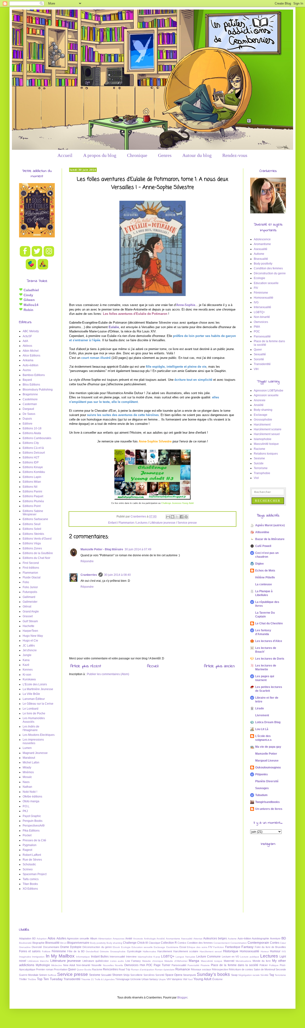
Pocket (27, 835)
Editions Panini (32, 491)
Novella (119, 965)
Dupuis (27, 418)
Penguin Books (32, 820)
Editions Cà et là (33, 448)
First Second (31, 563)
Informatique (83, 956)
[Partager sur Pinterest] (186, 516)
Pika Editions (31, 830)
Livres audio (117, 961)
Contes (274, 942)
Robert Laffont (32, 855)
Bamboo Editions (34, 375)
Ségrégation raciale (249, 975)
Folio (26, 582)
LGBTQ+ (259, 312)
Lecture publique (249, 956)
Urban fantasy (150, 979)
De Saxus (29, 414)
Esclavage (260, 414)
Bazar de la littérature (270, 539)
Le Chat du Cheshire (269, 623)
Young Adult (202, 979)
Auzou (27, 370)
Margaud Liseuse (267, 760)
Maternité (229, 960)
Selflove (52, 975)
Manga (194, 961)
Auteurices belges (215, 938)
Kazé (26, 665)
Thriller (23, 979)
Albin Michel (31, 350)
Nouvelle (97, 965)
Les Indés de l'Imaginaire (31, 728)
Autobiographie (260, 938)
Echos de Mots (265, 570)
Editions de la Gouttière (38, 553)
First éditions (31, 567)
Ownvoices (261, 322)
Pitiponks (261, 774)
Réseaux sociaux (201, 969)
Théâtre (32, 979)
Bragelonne (30, 394)
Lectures (141, 522)
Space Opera (173, 975)
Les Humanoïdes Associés (34, 720)
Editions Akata (32, 433)
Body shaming (263, 409)
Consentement (222, 943)
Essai (182, 947)
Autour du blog (197, 155)
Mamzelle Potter (266, 753)
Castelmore (30, 399)
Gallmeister (30, 601)
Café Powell (263, 546)
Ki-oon (27, 674)
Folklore (46, 951)
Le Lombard (30, 708)
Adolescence (262, 239)
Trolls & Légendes (105, 979)
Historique (230, 951)
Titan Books (30, 884)
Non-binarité (262, 317)
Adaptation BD (27, 938)
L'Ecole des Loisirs (35, 684)
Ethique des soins (197, 947)
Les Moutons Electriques (39, 735)
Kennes (28, 669)
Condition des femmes (268, 268)
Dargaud (28, 409)
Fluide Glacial (32, 577)
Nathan (27, 786)
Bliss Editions (31, 384)
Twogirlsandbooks (267, 802)
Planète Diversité (267, 781)
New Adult (69, 965)
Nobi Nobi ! (30, 791)
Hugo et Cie (30, 640)
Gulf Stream (30, 621)
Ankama (28, 360)
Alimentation (105, 938)
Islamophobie (262, 439)
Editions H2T (31, 457)
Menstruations (243, 961)
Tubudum (261, 795)
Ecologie (259, 278)
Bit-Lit (63, 943)
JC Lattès (29, 645)
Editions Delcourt (34, 452)
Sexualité (260, 354)
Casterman (30, 404)
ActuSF (27, 336)
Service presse (187, 522)
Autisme (259, 254)
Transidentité (262, 364)
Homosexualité (263, 297)
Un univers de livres (268, 809)
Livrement (262, 715)
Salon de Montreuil (264, 969)
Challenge (130, 942)
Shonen (117, 975)
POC (257, 331)
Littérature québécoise (95, 960)
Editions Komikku (34, 472)
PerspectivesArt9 (34, 825)
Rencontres (110, 969)
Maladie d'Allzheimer (176, 961)
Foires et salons (30, 951)
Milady (27, 767)
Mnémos (28, 772)
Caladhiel (31, 290)
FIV (256, 288)
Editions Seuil (32, 524)
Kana (26, 660)
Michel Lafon (31, 762)
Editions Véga (32, 543)
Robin (28, 310)
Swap (234, 974)
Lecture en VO (230, 956)
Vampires (177, 979)
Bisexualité (261, 259)
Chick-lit (142, 942)
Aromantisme (262, 244)
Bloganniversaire (78, 942)
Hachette (28, 626)
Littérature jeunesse (162, 522)
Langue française (185, 956)
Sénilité (264, 975)
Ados (51, 938)
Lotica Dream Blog (267, 722)
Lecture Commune (208, 956)
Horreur (265, 951)
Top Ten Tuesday (50, 979)
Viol (256, 478)
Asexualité (260, 249)
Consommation (238, 943)
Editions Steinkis (33, 534)
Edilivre (27, 423)
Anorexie (259, 400)
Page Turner (162, 965)
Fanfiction (218, 947)
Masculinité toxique (266, 444)
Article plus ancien (219, 666)
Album (93, 938)
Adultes (61, 938)
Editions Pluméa (33, 501)
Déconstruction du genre (270, 273)
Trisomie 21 (87, 979)
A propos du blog (99, 155)
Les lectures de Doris (269, 658)
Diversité (37, 947)
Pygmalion (29, 845)
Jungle (27, 655)
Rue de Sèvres (32, 859)
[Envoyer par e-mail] (168, 516)
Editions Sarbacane (35, 519)
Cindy (28, 295)
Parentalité (193, 965)
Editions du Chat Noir (36, 558)
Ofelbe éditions (32, 796)
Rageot (27, 850)
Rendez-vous (234, 155)
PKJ (25, 811)
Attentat (197, 938)
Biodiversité (25, 943)
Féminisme (261, 292)
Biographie (38, 942)
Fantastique (232, 947)
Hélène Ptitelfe (265, 577)
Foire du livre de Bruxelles (270, 947)
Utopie (162, 979)
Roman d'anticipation (142, 969)
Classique (154, 942)
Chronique (137, 155)
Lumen (27, 748)
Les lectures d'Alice (268, 641)
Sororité (259, 359)
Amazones (118, 938)
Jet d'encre (30, 650)
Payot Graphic (32, 816)
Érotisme (217, 979)
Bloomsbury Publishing (38, 389)
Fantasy (247, 947)
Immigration (38, 956)
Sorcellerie (136, 974)
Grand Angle (31, 611)
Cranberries (89, 575)
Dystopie (75, 947)
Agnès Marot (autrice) (270, 525)
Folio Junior (30, 587)
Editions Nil (30, 486)
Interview (131, 956)
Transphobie (262, 473)
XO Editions (30, 888)
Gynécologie (134, 951)
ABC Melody (31, 331)
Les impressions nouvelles (33, 741)
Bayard (27, 379)
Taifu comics (31, 879)
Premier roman (44, 969)
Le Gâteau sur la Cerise (38, 703)
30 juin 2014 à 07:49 (138, 549)
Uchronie (135, 979)
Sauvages (262, 788)
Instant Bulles (100, 956)
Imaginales (25, 956)
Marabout (29, 757)
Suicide (259, 463)
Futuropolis (30, 592)
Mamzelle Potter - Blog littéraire (102, 549)
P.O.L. (26, 806)
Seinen (43, 974)
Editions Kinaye (33, 467)
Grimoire (104, 951)
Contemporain (258, 942)
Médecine (56, 965)
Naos (26, 782)
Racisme (259, 449)
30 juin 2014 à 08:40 (117, 575)
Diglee (259, 563)
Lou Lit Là (261, 729)
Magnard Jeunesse (35, 753)
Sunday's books (213, 974)
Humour (275, 951)
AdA (25, 341)
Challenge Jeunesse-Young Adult (177, 503)
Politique (274, 965)
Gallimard (29, 597)
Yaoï (190, 979)
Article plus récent (85, 666)
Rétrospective (220, 969)
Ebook (116, 947)
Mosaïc (27, 777)
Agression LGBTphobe (268, 390)
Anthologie (150, 938)
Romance (182, 969)
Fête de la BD (76, 951)
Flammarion (126, 522)
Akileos (27, 345)
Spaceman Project (34, 874)
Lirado (259, 708)
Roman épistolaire (165, 969)
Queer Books (84, 969)
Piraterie (205, 965)
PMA (257, 326)
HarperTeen (30, 630)
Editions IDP (31, 462)
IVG (256, 302)
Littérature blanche (38, 961)
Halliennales (149, 951)
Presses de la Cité (34, 840)
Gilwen (29, 300)
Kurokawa (29, 679)
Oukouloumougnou (268, 767)
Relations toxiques (266, 453)
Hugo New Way (33, 635)
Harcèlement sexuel (267, 434)
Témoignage (122, 979)
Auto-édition (30, 365)
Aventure (275, 938)
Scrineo (28, 869)
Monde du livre (262, 960)
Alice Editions (31, 355)
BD (283, 938)
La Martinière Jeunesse (38, 689)
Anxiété (259, 405)
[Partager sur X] (177, 516)
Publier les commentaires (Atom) (108, 674)
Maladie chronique (152, 961)
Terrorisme (261, 468)
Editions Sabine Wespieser (33, 512)
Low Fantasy (133, 960)
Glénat (27, 606)
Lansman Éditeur (34, 699)
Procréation (60, 969)
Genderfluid (92, 951)
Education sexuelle (266, 283)
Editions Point (32, 506)
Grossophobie (263, 419)
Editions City (31, 443)
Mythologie (43, 965)
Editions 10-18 (32, 428)
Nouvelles (108, 965)
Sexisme (259, 458)
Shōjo (126, 974)
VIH (256, 369)
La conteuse (263, 584)
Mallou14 (30, 305)
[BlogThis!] (172, 516)
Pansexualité (262, 336)
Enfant (112, 522)
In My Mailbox (60, 955)
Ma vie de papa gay (268, 746)
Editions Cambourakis (37, 438)
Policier (263, 965)
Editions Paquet (33, 496)
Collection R (169, 942)
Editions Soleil (32, 529)
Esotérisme (172, 947)
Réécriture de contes (241, 969)
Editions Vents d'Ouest (37, 538)
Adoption (42, 938)
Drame (64, 947)
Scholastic (29, 864)
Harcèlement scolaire (267, 429)
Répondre (87, 561)
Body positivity (263, 263)
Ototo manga (31, 801)
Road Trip (124, 969)
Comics (182, 942)
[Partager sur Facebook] (181, 516)
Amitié (128, 938)
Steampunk (189, 974)
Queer (258, 349)
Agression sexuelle (266, 395)
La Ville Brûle (31, 694)
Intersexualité (262, 307)
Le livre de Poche (34, 713)
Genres (165, 155)
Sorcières (149, 974)
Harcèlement (262, 424)
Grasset (28, 616)
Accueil (64, 155)
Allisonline (262, 532)
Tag (271, 975)
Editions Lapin (32, 477)
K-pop (156, 956)
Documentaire (51, 947)
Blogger (182, 997)
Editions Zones (32, 548)
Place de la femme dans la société (234, 965)
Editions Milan (32, 481)
